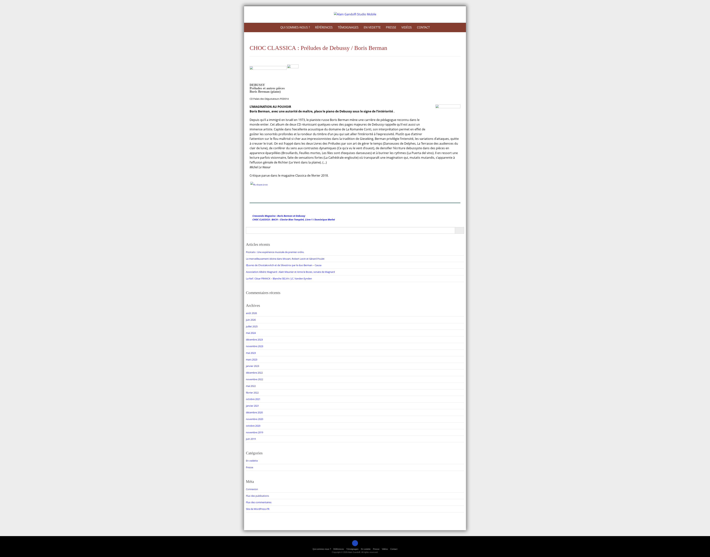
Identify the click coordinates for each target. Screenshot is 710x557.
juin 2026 (251, 319)
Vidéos (406, 27)
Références (324, 27)
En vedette (372, 27)
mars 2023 (251, 359)
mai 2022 (251, 386)
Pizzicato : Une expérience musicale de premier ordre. (275, 252)
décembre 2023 (254, 339)
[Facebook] (355, 543)
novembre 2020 (254, 419)
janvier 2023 (252, 366)
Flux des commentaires (258, 502)
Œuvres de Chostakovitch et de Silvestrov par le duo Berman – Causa (283, 265)
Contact (423, 27)
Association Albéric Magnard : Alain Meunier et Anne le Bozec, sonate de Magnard (290, 272)
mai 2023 (251, 353)
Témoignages (348, 27)
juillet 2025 (252, 326)
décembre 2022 (254, 372)
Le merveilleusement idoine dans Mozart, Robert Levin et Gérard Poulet (285, 258)
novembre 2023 (254, 346)
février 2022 (252, 392)
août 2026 (251, 313)
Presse (391, 27)
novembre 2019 (254, 432)
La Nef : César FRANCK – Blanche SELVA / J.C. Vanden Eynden (279, 278)
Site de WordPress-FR (257, 509)
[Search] (459, 230)
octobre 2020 (253, 425)
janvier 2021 (252, 405)
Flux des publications (257, 495)
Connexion (252, 489)
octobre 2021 (253, 399)
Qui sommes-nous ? (295, 27)
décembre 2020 (254, 412)
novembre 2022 (254, 379)
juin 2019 (251, 438)
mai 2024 (251, 333)
